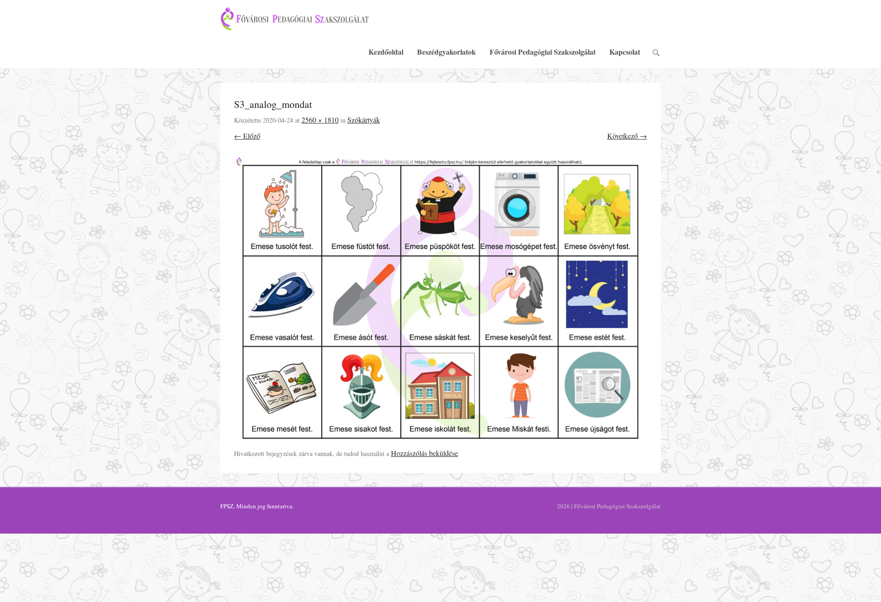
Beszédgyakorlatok (446, 51)
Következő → (627, 136)
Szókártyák (363, 119)
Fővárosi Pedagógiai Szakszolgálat (543, 51)
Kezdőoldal (385, 51)
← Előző (247, 136)
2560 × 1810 (320, 119)
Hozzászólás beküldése (424, 453)
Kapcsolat (624, 51)
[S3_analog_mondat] (440, 302)
